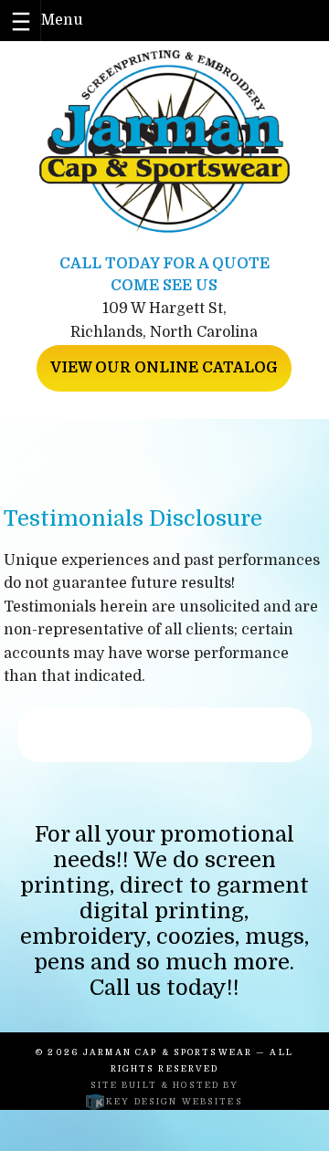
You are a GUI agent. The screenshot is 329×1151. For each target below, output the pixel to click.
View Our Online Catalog (164, 368)
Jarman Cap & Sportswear (167, 1052)
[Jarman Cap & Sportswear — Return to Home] (165, 142)
